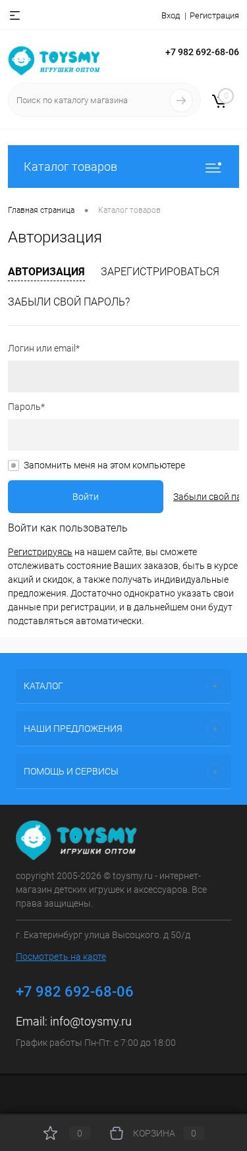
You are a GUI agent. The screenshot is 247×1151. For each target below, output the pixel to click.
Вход (170, 15)
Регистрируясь (40, 552)
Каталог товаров (70, 166)
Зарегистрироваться (160, 271)
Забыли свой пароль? (69, 302)
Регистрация (214, 15)
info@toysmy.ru (91, 1021)
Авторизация (46, 271)
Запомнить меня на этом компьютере (104, 465)
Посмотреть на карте (61, 956)
